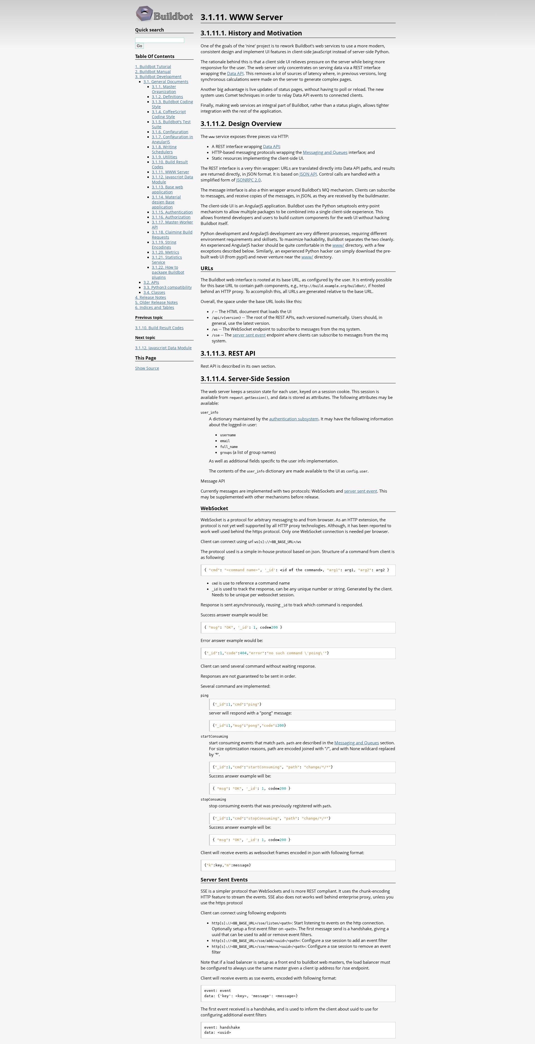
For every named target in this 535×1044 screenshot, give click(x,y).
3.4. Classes (154, 292)
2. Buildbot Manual (153, 71)
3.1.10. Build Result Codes (159, 327)
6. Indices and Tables (154, 307)
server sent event (249, 335)
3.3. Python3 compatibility (168, 287)
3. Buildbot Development (158, 76)
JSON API (308, 174)
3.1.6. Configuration (170, 131)
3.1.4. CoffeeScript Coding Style (169, 114)
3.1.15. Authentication (172, 212)
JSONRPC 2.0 (248, 180)
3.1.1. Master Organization (164, 89)
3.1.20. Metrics (165, 252)
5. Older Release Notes (156, 302)
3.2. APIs (151, 282)
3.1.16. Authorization (171, 217)
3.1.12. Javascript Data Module (163, 347)
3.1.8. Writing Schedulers (164, 149)
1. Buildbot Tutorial (153, 66)
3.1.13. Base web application (167, 190)
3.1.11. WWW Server (170, 172)
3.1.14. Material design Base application (166, 202)
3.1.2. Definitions (167, 96)
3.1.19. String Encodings (164, 245)
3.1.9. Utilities (164, 156)
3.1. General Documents (166, 81)
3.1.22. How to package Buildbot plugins (168, 272)
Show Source (147, 368)
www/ (338, 245)
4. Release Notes (150, 297)
